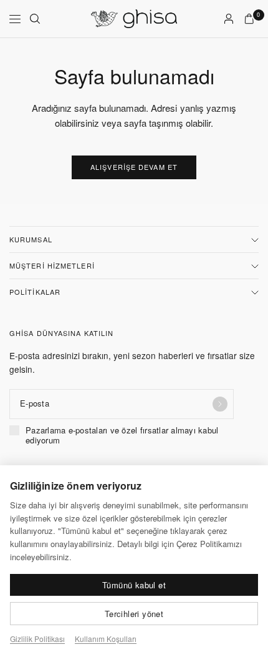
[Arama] (35, 19)
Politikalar (34, 292)
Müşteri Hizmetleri (52, 265)
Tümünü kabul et (134, 585)
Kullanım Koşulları (105, 638)
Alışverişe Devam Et (134, 167)
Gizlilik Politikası (37, 638)
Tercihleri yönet (134, 614)
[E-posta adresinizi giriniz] (220, 404)
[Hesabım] (229, 19)
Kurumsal (30, 239)
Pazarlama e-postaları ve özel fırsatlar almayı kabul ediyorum (122, 435)
